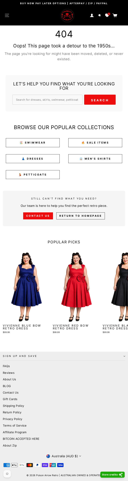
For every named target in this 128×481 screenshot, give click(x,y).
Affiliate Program (15, 432)
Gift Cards (10, 399)
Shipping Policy (13, 405)
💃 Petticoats (32, 174)
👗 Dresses (33, 158)
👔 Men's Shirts (95, 158)
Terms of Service (14, 425)
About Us (9, 379)
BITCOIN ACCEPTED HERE (21, 438)
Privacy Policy (12, 419)
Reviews (8, 372)
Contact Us (38, 215)
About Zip (10, 445)
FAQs (6, 366)
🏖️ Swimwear (33, 142)
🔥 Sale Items (95, 142)
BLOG (7, 386)
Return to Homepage (80, 215)
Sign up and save (20, 356)
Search (100, 100)
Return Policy (12, 412)
